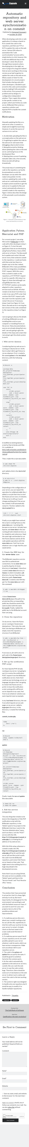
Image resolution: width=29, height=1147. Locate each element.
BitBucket (14, 242)
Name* (4, 1071)
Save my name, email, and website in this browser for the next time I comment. (14, 1096)
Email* (4, 1078)
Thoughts (15, 995)
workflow (15, 1000)
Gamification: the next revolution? (14, 1016)
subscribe (11, 1107)
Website (5, 1086)
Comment (5, 1051)
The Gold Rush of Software (14, 1010)
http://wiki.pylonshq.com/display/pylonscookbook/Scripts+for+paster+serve (14, 452)
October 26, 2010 (15, 34)
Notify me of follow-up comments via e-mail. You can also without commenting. (14, 1106)
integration (6, 1000)
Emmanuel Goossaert (19, 32)
